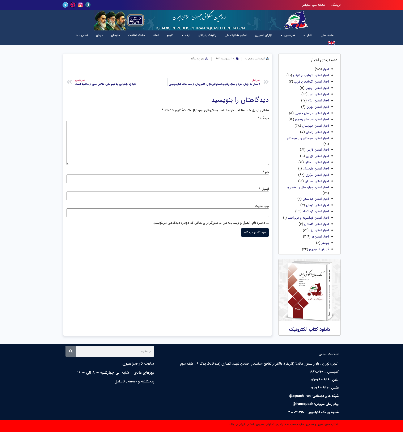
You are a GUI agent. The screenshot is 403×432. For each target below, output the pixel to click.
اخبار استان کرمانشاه (315, 211)
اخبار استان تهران (317, 106)
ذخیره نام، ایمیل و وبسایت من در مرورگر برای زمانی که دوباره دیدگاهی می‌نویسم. (209, 223)
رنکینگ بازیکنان (207, 35)
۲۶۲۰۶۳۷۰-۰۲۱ (320, 387)
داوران (99, 35)
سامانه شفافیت (136, 35)
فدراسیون (289, 35)
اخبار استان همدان (317, 181)
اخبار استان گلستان (316, 224)
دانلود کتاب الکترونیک (309, 329)
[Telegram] (65, 5)
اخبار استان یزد (319, 230)
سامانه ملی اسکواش (313, 5)
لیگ (187, 35)
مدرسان (115, 35)
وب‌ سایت (262, 206)
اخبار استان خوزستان (315, 125)
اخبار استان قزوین (317, 156)
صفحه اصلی (327, 35)
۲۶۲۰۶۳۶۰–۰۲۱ (321, 379)
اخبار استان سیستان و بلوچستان (308, 138)
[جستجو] (70, 351)
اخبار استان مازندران (316, 168)
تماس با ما (82, 35)
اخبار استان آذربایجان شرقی (311, 75)
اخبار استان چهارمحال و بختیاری (308, 187)
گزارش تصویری (263, 35)
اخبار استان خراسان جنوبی (312, 113)
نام (266, 172)
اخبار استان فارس (317, 149)
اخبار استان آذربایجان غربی (311, 81)
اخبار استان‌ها (320, 236)
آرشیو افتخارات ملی (236, 35)
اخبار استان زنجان (317, 132)
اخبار (309, 35)
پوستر (325, 243)
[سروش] (88, 5)
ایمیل (264, 189)
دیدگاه (263, 118)
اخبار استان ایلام (318, 100)
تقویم (170, 35)
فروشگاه (336, 5)
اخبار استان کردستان (316, 198)
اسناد (156, 35)
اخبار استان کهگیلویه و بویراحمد (308, 217)
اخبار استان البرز (319, 94)
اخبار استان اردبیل (317, 88)
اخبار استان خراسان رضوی (312, 119)
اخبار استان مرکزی (317, 174)
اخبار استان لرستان (317, 162)
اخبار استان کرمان (317, 205)
